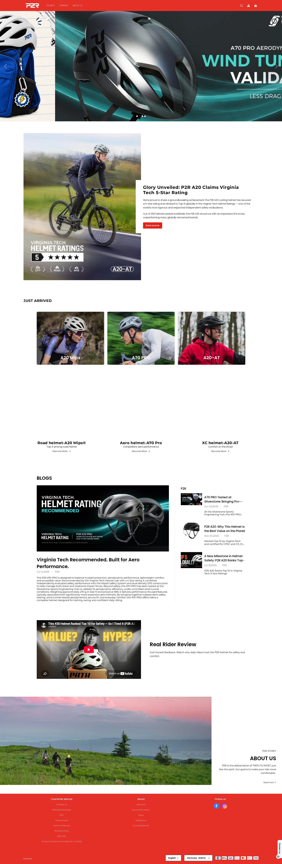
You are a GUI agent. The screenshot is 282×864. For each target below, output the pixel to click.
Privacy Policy (61, 820)
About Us (141, 804)
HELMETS (50, 5)
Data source (152, 225)
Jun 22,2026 (211, 506)
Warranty (61, 836)
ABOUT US (77, 5)
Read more (268, 782)
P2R (57, 571)
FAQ (61, 815)
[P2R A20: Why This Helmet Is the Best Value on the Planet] (191, 531)
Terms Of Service (61, 825)
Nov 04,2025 (211, 535)
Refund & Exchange (61, 809)
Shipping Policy (61, 830)
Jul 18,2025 (210, 565)
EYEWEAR (63, 5)
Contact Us (61, 804)
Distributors (141, 820)
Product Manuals (141, 825)
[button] (241, 6)
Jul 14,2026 (43, 571)
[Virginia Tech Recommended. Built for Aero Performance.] (103, 518)
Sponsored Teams (141, 809)
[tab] (137, 116)
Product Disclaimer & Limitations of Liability (61, 841)
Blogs (141, 815)
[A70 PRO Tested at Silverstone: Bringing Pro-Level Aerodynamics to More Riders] (191, 499)
